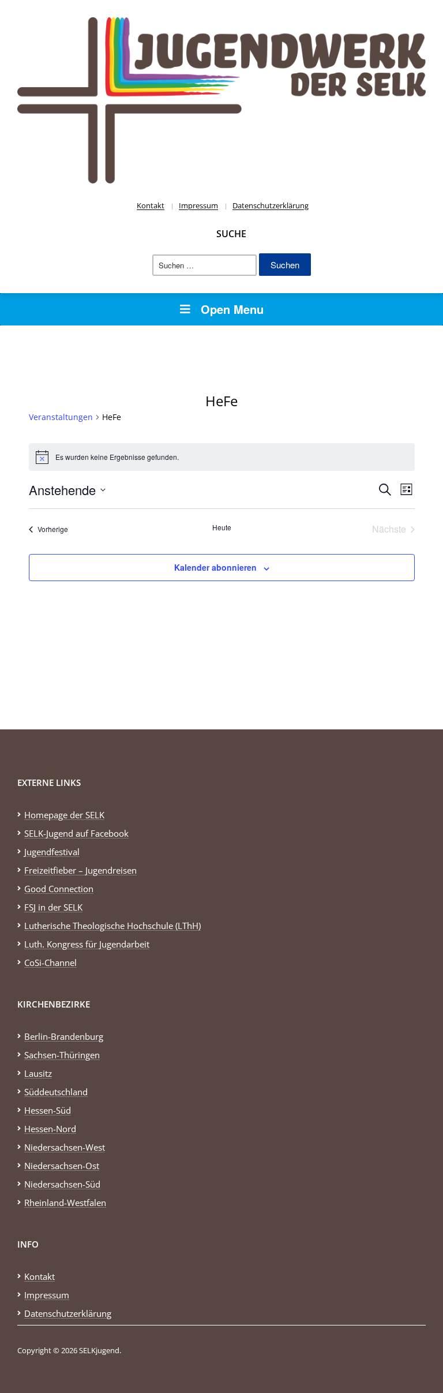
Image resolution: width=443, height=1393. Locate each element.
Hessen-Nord (50, 1128)
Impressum (198, 205)
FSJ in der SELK (53, 907)
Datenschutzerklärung (270, 205)
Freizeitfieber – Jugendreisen (80, 870)
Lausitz (38, 1073)
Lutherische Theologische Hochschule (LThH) (112, 925)
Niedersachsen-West (64, 1147)
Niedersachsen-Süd (62, 1184)
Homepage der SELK (64, 815)
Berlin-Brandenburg (63, 1036)
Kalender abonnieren (215, 567)
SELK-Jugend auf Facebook (76, 833)
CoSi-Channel (50, 962)
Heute (221, 527)
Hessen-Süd (47, 1110)
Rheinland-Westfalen (65, 1202)
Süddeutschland (56, 1092)
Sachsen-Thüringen (62, 1055)
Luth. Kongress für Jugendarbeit (86, 944)
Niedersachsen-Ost (61, 1165)
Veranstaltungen (61, 416)
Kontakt (150, 205)
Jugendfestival (52, 851)
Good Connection (58, 888)
